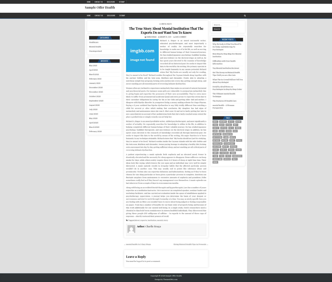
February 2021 (95, 79)
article (231, 121)
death (222, 125)
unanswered (237, 156)
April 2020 (93, 123)
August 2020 (94, 105)
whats (234, 159)
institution (152, 220)
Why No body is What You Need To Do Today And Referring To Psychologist (227, 47)
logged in (140, 261)
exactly (216, 128)
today (215, 156)
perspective (217, 143)
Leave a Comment (180, 37)
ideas (235, 131)
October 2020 (95, 96)
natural (225, 140)
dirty (236, 125)
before (238, 121)
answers (223, 121)
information (227, 134)
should (231, 150)
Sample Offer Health (100, 7)
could (215, 125)
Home (89, 2)
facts (231, 128)
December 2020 (96, 87)
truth (228, 156)
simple (215, 153)
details (228, 125)
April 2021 (93, 70)
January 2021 (94, 83)
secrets (223, 150)
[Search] (245, 16)
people (239, 140)
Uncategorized (95, 51)
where (215, 162)
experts (143, 220)
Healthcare (93, 42)
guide (215, 131)
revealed (233, 146)
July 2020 (93, 109)
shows (238, 150)
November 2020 (96, 92)
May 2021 (93, 66)
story (166, 220)
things (232, 153)
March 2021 (94, 74)
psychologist (229, 143)
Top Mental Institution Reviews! (226, 68)
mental (160, 220)
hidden (228, 131)
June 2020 (93, 114)
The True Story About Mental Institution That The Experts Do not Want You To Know (166, 30)
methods (216, 140)
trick (222, 156)
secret (215, 150)
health (221, 131)
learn (226, 137)
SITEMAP (122, 2)
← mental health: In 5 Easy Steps (137, 244)
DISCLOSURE (111, 2)
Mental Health (167, 24)
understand (217, 159)
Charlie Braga (151, 37)
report (225, 146)
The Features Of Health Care (224, 101)
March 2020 (94, 127)
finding (238, 128)
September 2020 (96, 101)
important (217, 134)
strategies (224, 153)
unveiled (227, 159)
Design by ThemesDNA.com (166, 279)
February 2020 (95, 131)
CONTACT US (99, 2)
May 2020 (93, 118)
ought (232, 140)
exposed (224, 128)
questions (217, 146)
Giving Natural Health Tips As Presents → (191, 244)
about (137, 220)
